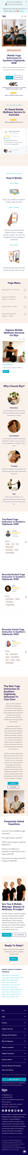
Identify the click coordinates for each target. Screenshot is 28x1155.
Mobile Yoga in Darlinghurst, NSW (11, 994)
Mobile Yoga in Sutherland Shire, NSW (12, 978)
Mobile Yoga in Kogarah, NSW (10, 980)
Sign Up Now (6, 935)
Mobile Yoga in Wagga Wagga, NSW (12, 989)
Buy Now (21, 11)
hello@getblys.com (7, 1095)
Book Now (9, 77)
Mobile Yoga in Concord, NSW (10, 975)
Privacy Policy (18, 1085)
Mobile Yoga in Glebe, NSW (9, 982)
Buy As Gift (18, 77)
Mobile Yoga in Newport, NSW (10, 996)
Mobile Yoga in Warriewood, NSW (11, 992)
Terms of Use (7, 1085)
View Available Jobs (19, 935)
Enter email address (7, 1070)
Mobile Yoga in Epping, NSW (10, 987)
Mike (13, 586)
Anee (13, 641)
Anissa (11, 151)
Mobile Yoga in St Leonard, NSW (11, 985)
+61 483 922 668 (7, 1097)
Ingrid (14, 531)
